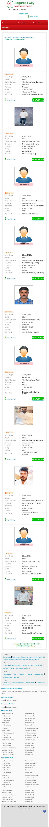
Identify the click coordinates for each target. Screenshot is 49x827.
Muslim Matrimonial (22, 659)
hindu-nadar (29, 720)
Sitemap (16, 677)
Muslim (14, 700)
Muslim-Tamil (29, 752)
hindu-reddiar (6, 730)
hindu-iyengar (6, 720)
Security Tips (41, 682)
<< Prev (16, 644)
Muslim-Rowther (30, 748)
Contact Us (7, 674)
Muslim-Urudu (29, 754)
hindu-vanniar (6, 735)
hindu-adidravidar (7, 713)
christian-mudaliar (30, 735)
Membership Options (22, 668)
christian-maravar (30, 733)
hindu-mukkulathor (31, 716)
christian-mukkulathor (32, 737)
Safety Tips (6, 685)
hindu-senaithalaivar (8, 733)
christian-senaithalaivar (9, 748)
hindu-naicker (29, 722)
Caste (9, 691)
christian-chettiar (30, 730)
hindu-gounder (6, 718)
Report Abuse (7, 677)
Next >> (34, 646)
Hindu (3, 700)
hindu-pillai (5, 728)
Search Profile (22, 22)
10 (29, 646)
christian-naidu (6, 745)
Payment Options (34, 659)
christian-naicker (7, 743)
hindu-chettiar (6, 716)
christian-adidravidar (31, 728)
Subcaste (14, 691)
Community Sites (8, 668)
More (3, 694)
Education (35, 691)
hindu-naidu (28, 725)
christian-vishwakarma (9, 754)
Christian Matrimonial (9, 659)
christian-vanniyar (7, 752)
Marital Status (27, 691)
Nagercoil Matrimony (12, 38)
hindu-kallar (5, 722)
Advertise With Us (27, 665)
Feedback (21, 674)
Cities (20, 691)
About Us (7, 682)
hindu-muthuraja (30, 718)
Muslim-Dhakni (29, 743)
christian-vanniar (7, 750)
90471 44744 (34, 16)
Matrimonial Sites (27, 38)
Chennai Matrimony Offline (12, 665)
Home (4, 22)
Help (14, 674)
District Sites (5, 27)
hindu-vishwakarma (8, 740)
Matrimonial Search (27, 657)
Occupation (42, 691)
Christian (8, 700)
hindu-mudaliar (29, 713)
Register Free (16, 657)
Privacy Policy (30, 682)
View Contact (11, 100)
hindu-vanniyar (6, 737)
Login (9, 657)
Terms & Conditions (18, 682)
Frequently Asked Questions (34, 674)
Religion (4, 691)
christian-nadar (30, 740)
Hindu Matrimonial (39, 657)
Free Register (37, 22)
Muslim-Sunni (29, 750)
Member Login (23, 13)
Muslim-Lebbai (29, 745)
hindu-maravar (6, 725)
